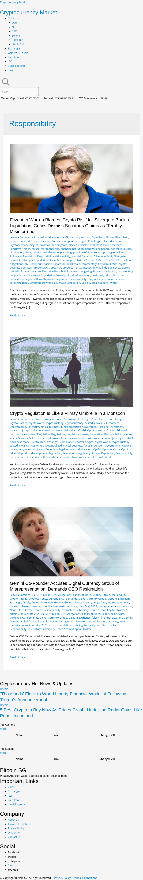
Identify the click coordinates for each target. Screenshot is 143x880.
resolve (37, 610)
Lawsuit (35, 606)
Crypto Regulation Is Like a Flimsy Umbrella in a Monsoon (67, 413)
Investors (125, 248)
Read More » (17, 315)
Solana (16, 35)
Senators (87, 256)
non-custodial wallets (64, 430)
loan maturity (61, 606)
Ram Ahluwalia (45, 279)
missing (127, 606)
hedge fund (99, 602)
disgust (34, 245)
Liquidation (16, 252)
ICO (10, 61)
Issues (25, 606)
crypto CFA (86, 241)
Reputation (96, 434)
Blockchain (121, 237)
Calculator (14, 57)
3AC (54, 594)
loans (74, 606)
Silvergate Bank (103, 256)
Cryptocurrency (19, 245)
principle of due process (87, 252)
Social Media (57, 260)
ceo (113, 594)
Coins (11, 18)
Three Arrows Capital (102, 610)
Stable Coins (19, 44)
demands (71, 598)
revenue (127, 434)
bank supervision (80, 237)
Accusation (40, 237)
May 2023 (91, 606)
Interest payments (118, 602)
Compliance (99, 419)
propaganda (110, 252)
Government (89, 426)
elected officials (78, 245)
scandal (76, 256)
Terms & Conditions (85, 877)
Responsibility (45, 256)
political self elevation (46, 252)
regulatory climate (77, 434)
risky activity (62, 256)
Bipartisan (98, 237)
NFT (14, 27)
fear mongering (50, 248)
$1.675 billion (42, 594)
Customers (112, 423)
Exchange (15, 602)
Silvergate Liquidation (35, 260)
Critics (42, 241)
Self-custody (36, 438)
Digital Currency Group (92, 598)
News (28, 252)
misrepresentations (110, 606)
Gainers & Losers (18, 53)
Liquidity (47, 606)
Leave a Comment (20, 237)
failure (35, 248)
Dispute (112, 598)
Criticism (32, 241)
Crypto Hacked (103, 241)
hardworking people (97, 248)
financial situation (42, 602)
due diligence (59, 245)
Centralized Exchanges (77, 419)
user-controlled (77, 438)
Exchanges (14, 48)
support (70, 260)
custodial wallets (95, 423)
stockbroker (52, 438)
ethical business (50, 426)
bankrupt (78, 594)
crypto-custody (54, 423)
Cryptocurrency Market (14, 2)
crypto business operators (62, 241)
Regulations (58, 434)
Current (53, 598)
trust (64, 438)
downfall (45, 245)
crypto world (36, 423)
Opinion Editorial (116, 430)
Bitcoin (110, 237)
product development (23, 434)
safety (13, 438)
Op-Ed (82, 430)
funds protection (71, 426)
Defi (14, 22)
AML (66, 237)
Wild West (94, 438)
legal (47, 430)
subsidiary (82, 610)
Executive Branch (20, 248)
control (111, 419)
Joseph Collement (32, 430)
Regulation (43, 434)
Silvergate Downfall (41, 282)
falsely (26, 602)
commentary (17, 241)
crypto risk (119, 241)
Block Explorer (16, 65)
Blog (10, 70)
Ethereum (116, 245)
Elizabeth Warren (99, 245)
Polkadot (17, 39)
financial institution (72, 248)
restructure (68, 610)
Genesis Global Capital (77, 602)
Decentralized (18, 426)
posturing (66, 252)
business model (53, 419)
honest (115, 248)
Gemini (58, 602)
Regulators (29, 256)
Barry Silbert (92, 594)
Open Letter (25, 610)
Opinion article (96, 430)
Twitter (81, 260)
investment (116, 426)
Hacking (103, 426)
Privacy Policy (62, 877)
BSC (14, 31)
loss (81, 606)
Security (23, 438)
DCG (62, 598)
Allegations (55, 237)
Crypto (121, 419)
